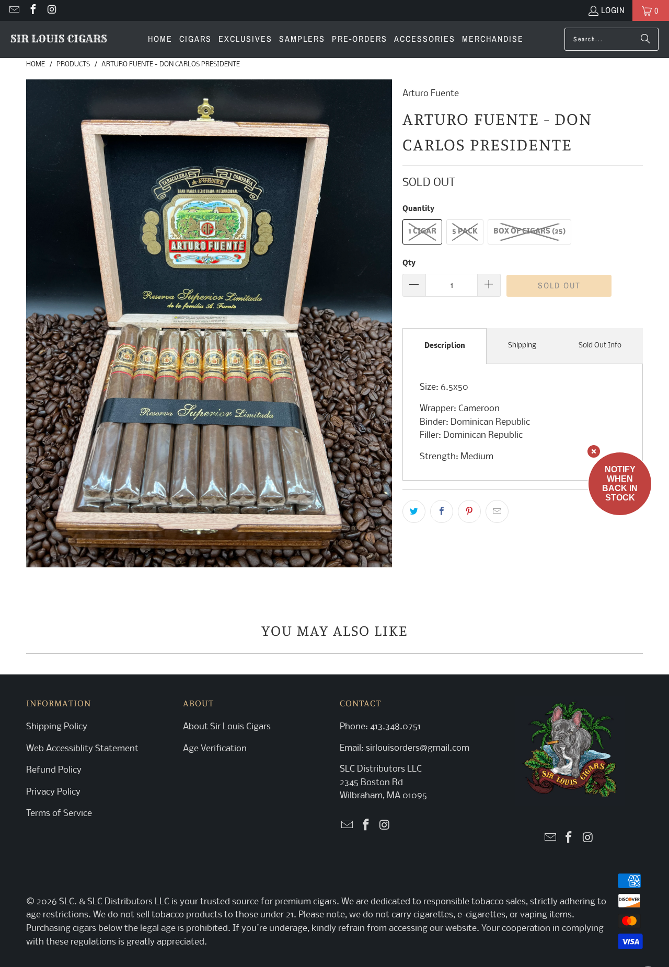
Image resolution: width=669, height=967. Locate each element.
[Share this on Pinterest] (469, 511)
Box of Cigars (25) (529, 232)
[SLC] (58, 39)
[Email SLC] (13, 10)
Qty (409, 263)
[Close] (593, 451)
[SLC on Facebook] (32, 10)
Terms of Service (59, 814)
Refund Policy (54, 770)
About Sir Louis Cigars (227, 727)
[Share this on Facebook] (441, 511)
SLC (66, 902)
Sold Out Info (600, 345)
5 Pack (465, 232)
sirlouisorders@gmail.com (416, 748)
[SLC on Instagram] (51, 10)
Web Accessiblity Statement (82, 749)
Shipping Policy (56, 727)
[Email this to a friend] (497, 511)
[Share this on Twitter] (413, 511)
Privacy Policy (53, 792)
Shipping (522, 345)
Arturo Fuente (430, 94)
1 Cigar (422, 232)
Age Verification (215, 749)
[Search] (645, 39)
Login (613, 10)
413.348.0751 (395, 727)
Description (444, 346)
